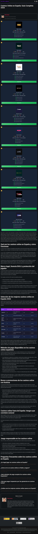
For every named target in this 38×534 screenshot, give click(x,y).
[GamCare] (31, 519)
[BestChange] (19, 523)
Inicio (8, 532)
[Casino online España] (5, 1)
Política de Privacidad (18, 532)
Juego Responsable (12, 532)
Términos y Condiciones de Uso (26, 532)
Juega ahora (19, 39)
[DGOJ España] (6, 519)
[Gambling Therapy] (15, 519)
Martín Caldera (7, 14)
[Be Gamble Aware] (23, 519)
